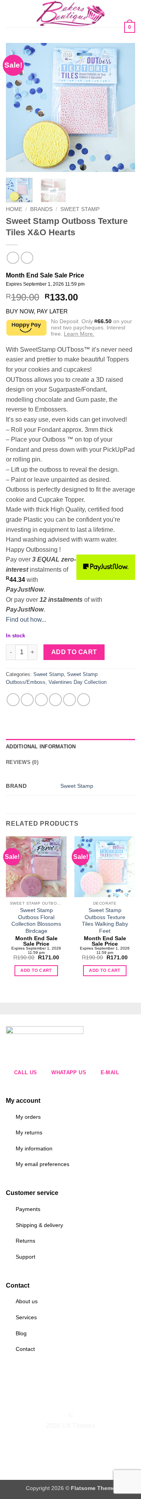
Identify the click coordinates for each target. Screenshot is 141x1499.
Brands (41, 209)
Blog (21, 1333)
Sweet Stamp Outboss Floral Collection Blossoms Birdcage (36, 920)
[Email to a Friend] (55, 699)
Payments (28, 1209)
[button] (10, 13)
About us (27, 1301)
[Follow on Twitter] (75, 1401)
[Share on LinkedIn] (83, 699)
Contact (25, 1349)
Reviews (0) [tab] (22, 762)
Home (14, 209)
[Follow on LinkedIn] (85, 1401)
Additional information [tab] (41, 747)
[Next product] (13, 258)
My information (34, 1148)
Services (26, 1317)
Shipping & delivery (39, 1225)
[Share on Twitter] (41, 699)
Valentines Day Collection (78, 682)
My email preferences (42, 1164)
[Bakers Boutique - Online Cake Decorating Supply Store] (70, 13)
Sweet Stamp (79, 209)
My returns (29, 1132)
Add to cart (74, 652)
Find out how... (26, 619)
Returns (25, 1241)
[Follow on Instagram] (66, 1401)
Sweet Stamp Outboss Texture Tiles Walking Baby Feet (105, 920)
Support (25, 1257)
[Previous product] (27, 258)
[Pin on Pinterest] (69, 699)
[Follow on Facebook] (56, 1401)
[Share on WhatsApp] (13, 699)
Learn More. (79, 334)
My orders (28, 1117)
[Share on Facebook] (27, 699)
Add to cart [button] (36, 970)
